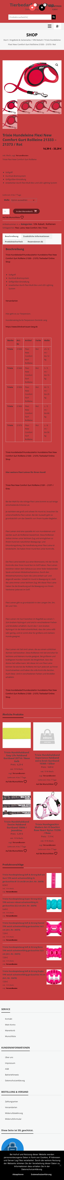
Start (5, 40)
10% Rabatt (37, 40)
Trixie (44, 227)
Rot (40, 227)
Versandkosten (22, 155)
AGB (7, 1069)
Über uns (9, 1057)
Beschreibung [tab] (11, 236)
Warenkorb (10, 1030)
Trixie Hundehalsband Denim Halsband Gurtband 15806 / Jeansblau (16, 826)
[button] (57, 65)
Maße (7, 200)
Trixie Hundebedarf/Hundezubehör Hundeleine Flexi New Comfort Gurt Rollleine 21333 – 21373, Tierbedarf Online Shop (31, 258)
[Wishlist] (32, 7)
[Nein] (60, 1165)
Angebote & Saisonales (20, 40)
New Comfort (32, 227)
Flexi (17, 227)
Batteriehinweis (12, 1074)
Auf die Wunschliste (11, 217)
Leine (22, 227)
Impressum (10, 1063)
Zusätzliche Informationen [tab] (36, 236)
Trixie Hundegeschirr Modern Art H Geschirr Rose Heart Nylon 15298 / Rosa (47, 829)
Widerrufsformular (13, 1119)
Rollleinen (51, 224)
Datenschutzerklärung (15, 1080)
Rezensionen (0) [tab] (35, 241)
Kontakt (8, 1018)
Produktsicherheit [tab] (14, 241)
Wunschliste (10, 1036)
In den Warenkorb (24, 211)
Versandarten (12, 300)
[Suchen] (54, 17)
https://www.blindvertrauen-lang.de (22, 326)
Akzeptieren (18, 1174)
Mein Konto (10, 1024)
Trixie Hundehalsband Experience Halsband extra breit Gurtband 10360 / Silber (47, 759)
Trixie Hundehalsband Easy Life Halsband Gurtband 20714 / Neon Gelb (17, 757)
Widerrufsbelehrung (14, 1113)
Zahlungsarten (11, 1101)
